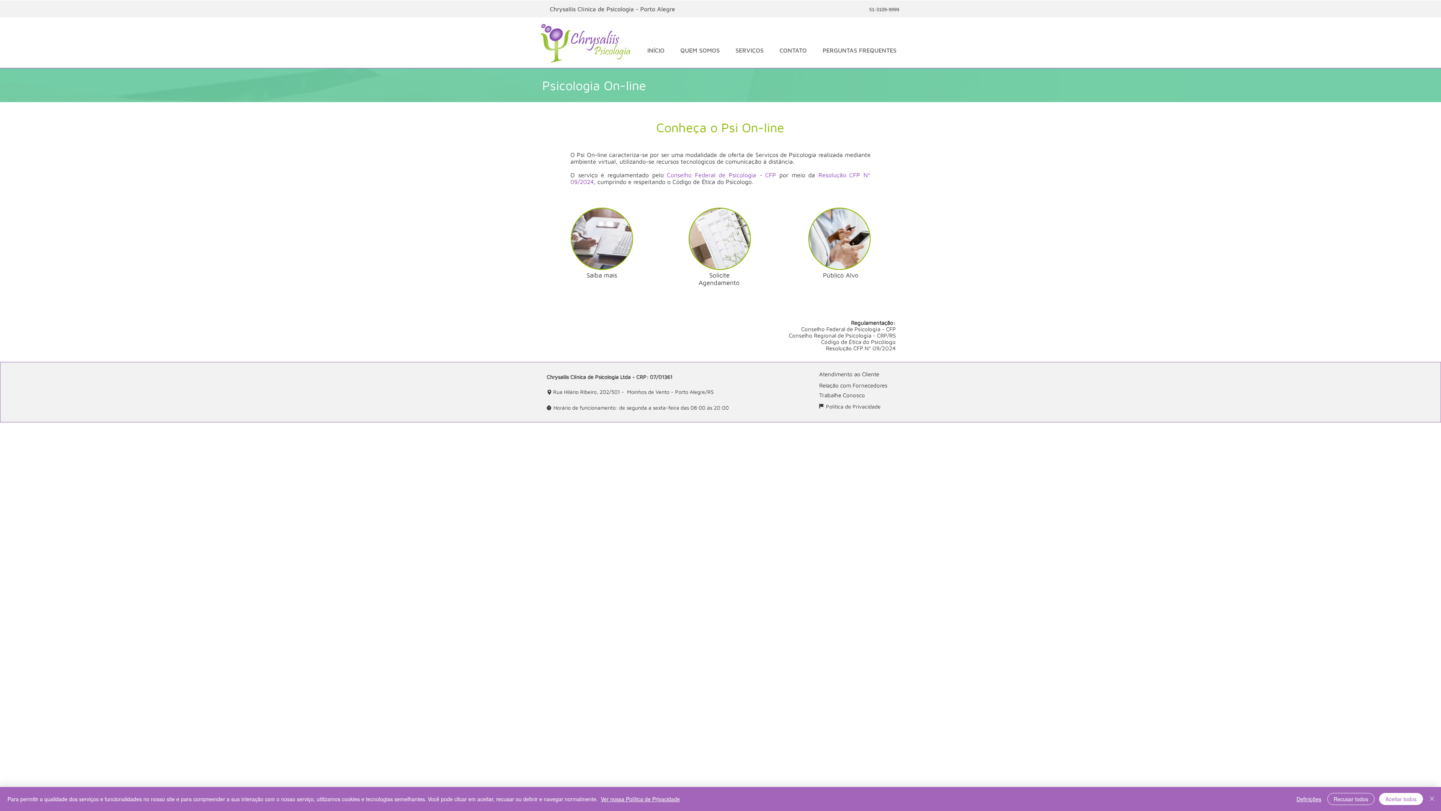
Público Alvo (841, 275)
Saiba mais (602, 275)
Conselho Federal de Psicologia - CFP (721, 175)
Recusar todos (1351, 799)
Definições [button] (1309, 799)
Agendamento (719, 282)
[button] (700, 50)
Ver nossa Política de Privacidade (640, 799)
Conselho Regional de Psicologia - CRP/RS (842, 335)
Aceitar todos (1401, 799)
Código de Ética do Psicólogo (858, 342)
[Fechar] (1431, 799)
